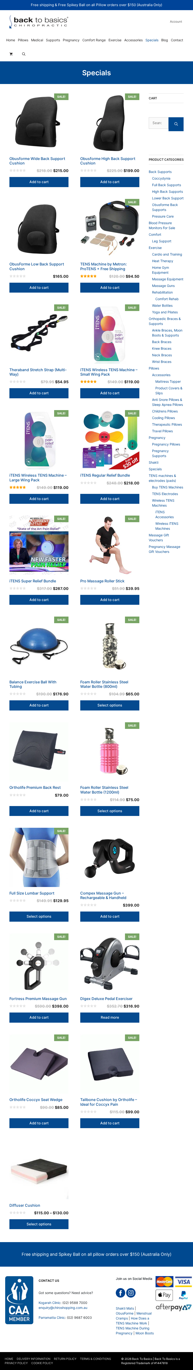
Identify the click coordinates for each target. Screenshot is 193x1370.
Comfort (155, 234)
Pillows (23, 40)
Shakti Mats (125, 1308)
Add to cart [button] (39, 182)
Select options (109, 705)
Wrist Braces (161, 362)
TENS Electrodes (165, 494)
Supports (53, 40)
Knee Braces (161, 348)
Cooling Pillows (163, 418)
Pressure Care (163, 216)
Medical (37, 40)
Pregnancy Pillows (166, 444)
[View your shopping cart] (11, 54)
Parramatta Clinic (52, 1317)
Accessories (133, 40)
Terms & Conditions (95, 1359)
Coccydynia (161, 178)
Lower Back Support (168, 198)
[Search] (176, 124)
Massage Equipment (167, 279)
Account (176, 21)
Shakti (153, 462)
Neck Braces (162, 355)
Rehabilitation (162, 292)
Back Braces (161, 342)
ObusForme (124, 1313)
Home (10, 40)
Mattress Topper (168, 381)
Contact (177, 40)
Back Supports (160, 172)
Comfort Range (94, 40)
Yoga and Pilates (165, 312)
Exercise (115, 40)
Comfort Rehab (167, 299)
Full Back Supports (166, 185)
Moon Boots (145, 1333)
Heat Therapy (162, 261)
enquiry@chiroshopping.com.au (63, 1308)
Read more (110, 1017)
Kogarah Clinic (49, 1303)
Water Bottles (162, 305)
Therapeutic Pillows (167, 424)
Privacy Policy (16, 1363)
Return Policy (65, 1359)
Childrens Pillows (165, 411)
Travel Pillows (162, 431)
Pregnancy (71, 40)
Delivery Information (33, 1359)
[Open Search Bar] (23, 54)
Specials (151, 40)
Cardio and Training (167, 254)
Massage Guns (163, 286)
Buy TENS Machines (167, 487)
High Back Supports (167, 191)
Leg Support (161, 241)
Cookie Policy (42, 1363)
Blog (164, 40)
